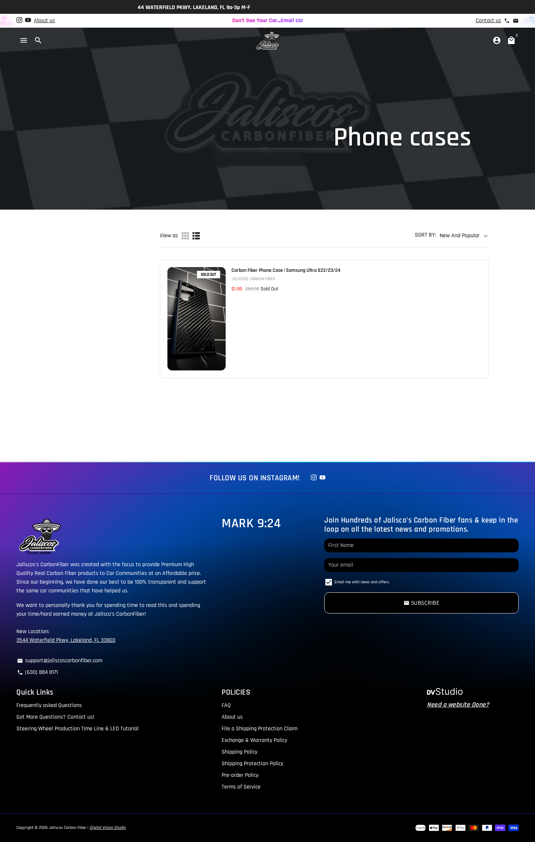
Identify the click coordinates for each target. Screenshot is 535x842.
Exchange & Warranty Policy (254, 740)
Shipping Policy (239, 752)
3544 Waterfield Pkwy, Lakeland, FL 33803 (65, 640)
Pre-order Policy (240, 775)
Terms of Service (241, 787)
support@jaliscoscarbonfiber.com (59, 660)
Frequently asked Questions (49, 705)
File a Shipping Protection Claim (259, 728)
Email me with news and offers (361, 582)
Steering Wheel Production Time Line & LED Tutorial (77, 728)
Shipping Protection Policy (252, 763)
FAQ (226, 705)
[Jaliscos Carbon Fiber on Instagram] (19, 20)
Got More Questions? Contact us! (55, 717)
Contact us (488, 20)
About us (44, 20)
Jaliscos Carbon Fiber (67, 827)
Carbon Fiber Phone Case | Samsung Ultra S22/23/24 (285, 270)
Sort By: (425, 235)
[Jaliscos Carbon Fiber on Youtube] (28, 20)
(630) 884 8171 (37, 672)
